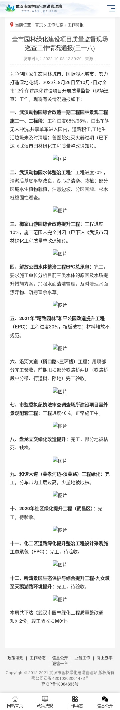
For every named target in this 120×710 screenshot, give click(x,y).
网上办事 (105, 657)
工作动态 (55, 24)
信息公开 (60, 657)
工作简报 (76, 24)
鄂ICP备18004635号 (60, 684)
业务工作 (82, 657)
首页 (39, 24)
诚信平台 (60, 663)
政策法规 (15, 657)
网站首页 (15, 705)
